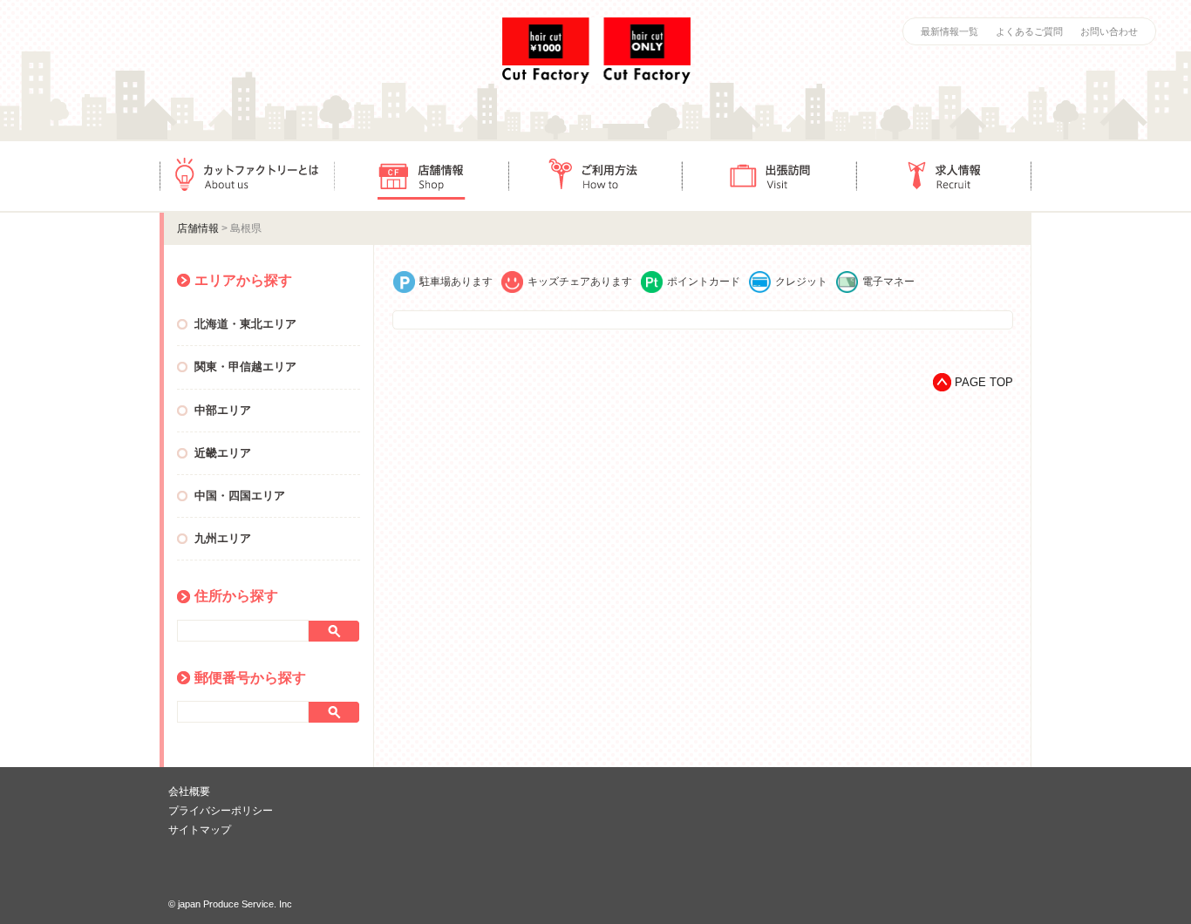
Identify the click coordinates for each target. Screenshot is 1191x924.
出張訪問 (770, 176)
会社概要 (189, 791)
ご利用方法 (595, 176)
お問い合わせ (1109, 31)
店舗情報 (421, 176)
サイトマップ (199, 830)
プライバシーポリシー (220, 811)
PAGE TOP (984, 382)
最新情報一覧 (949, 31)
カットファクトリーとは (247, 176)
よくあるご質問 (1029, 31)
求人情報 (944, 176)
